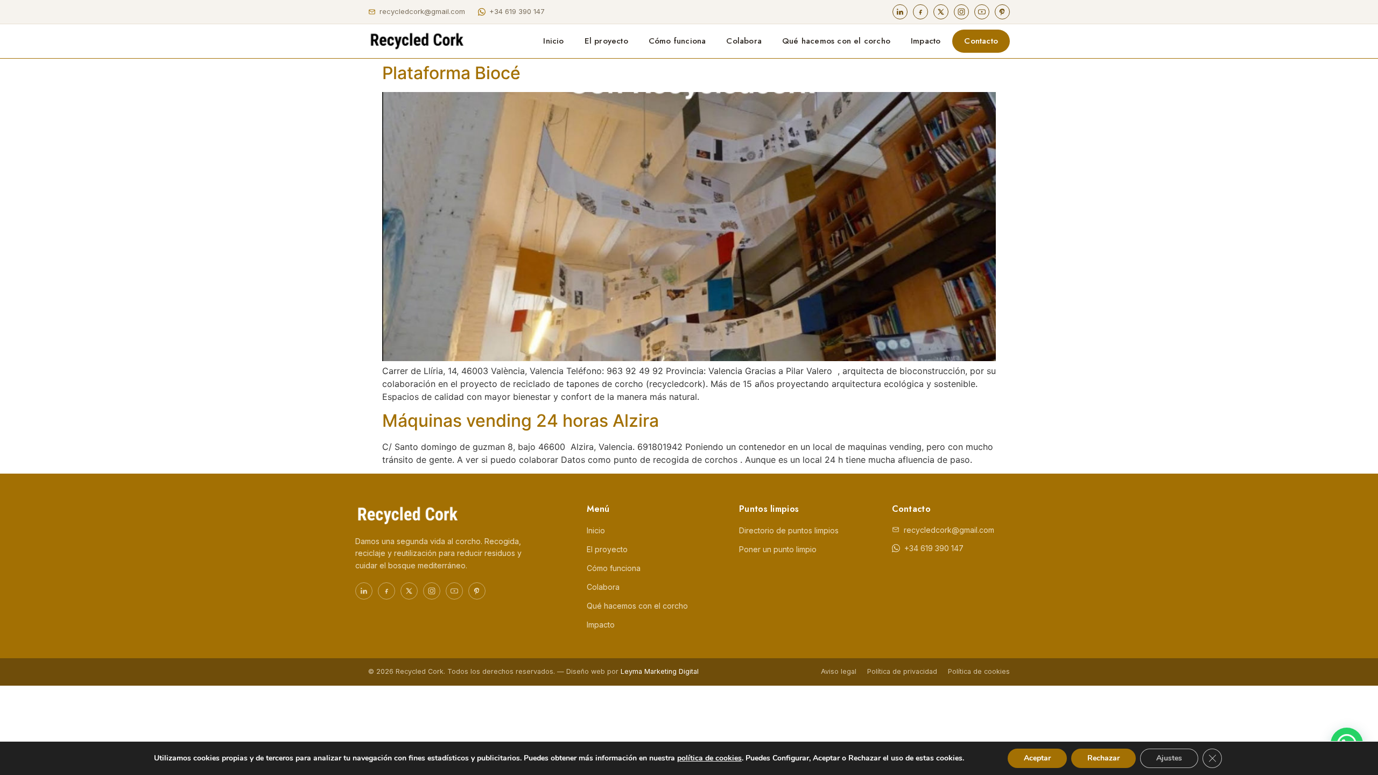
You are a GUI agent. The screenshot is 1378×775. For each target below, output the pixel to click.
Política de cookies (979, 671)
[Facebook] (920, 11)
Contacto (981, 41)
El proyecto (606, 41)
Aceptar (1037, 758)
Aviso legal (838, 671)
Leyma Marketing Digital (660, 671)
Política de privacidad (902, 671)
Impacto (925, 41)
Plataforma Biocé (451, 72)
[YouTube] (981, 11)
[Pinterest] (1002, 11)
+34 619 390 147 (517, 11)
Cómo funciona (677, 41)
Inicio (553, 41)
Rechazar (1103, 758)
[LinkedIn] (900, 11)
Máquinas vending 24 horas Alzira (520, 420)
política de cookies (709, 758)
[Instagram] (961, 11)
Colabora (744, 41)
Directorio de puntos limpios (789, 530)
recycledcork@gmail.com (422, 11)
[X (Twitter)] (940, 11)
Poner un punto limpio (778, 549)
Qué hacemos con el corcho (836, 41)
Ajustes (1169, 758)
